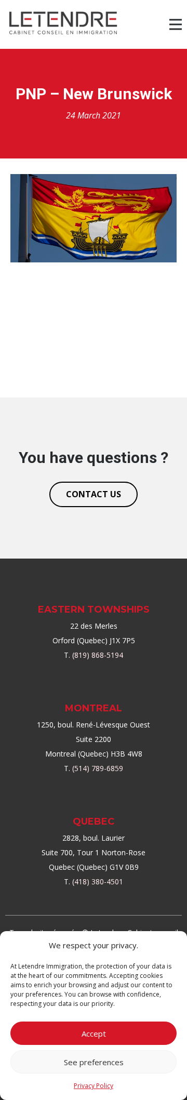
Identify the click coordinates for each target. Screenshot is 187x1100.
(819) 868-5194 (97, 655)
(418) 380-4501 (97, 881)
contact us (93, 494)
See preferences (94, 1062)
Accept (94, 1033)
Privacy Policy (93, 1085)
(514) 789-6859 (97, 768)
